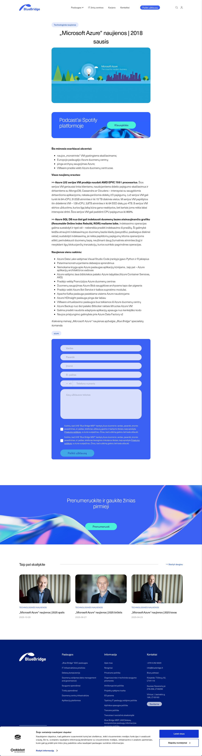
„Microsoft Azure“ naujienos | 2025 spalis (41, 612)
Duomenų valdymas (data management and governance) (79, 679)
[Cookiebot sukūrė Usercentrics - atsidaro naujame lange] (18, 751)
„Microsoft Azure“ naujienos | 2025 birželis (98, 612)
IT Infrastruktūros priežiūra (73, 667)
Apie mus (108, 662)
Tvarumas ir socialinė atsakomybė (119, 715)
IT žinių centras (95, 7)
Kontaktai (125, 7)
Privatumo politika (112, 672)
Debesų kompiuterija (71, 672)
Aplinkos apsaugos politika (116, 705)
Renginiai (108, 667)
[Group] (181, 7)
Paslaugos (76, 7)
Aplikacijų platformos (71, 700)
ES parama (109, 695)
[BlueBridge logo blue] (29, 7)
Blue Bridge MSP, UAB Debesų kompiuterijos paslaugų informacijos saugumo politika (120, 723)
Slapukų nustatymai (177, 742)
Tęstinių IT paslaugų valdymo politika (120, 700)
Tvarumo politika (111, 710)
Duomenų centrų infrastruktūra (75, 695)
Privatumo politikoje (72, 431)
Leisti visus (179, 734)
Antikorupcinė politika (114, 685)
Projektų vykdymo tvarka (115, 690)
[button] (176, 7)
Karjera (112, 7)
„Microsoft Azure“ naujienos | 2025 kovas (154, 612)
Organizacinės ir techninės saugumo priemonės (120, 679)
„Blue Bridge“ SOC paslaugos (75, 662)
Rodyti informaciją (45, 750)
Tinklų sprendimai (70, 690)
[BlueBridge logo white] (32, 657)
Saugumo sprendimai (71, 685)
